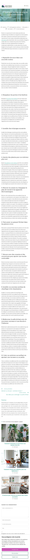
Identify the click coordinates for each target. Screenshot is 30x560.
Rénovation (25, 27)
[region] (15, 547)
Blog (6, 18)
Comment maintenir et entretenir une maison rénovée (15, 444)
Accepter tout (15, 549)
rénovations (4, 40)
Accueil (3, 18)
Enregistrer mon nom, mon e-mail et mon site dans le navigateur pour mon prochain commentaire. (13, 534)
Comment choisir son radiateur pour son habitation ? (15, 470)
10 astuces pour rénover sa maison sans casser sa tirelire (15, 496)
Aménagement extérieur (15, 27)
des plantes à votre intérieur (11, 163)
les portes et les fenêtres (11, 98)
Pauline (4, 27)
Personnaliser (15, 553)
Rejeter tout (15, 557)
